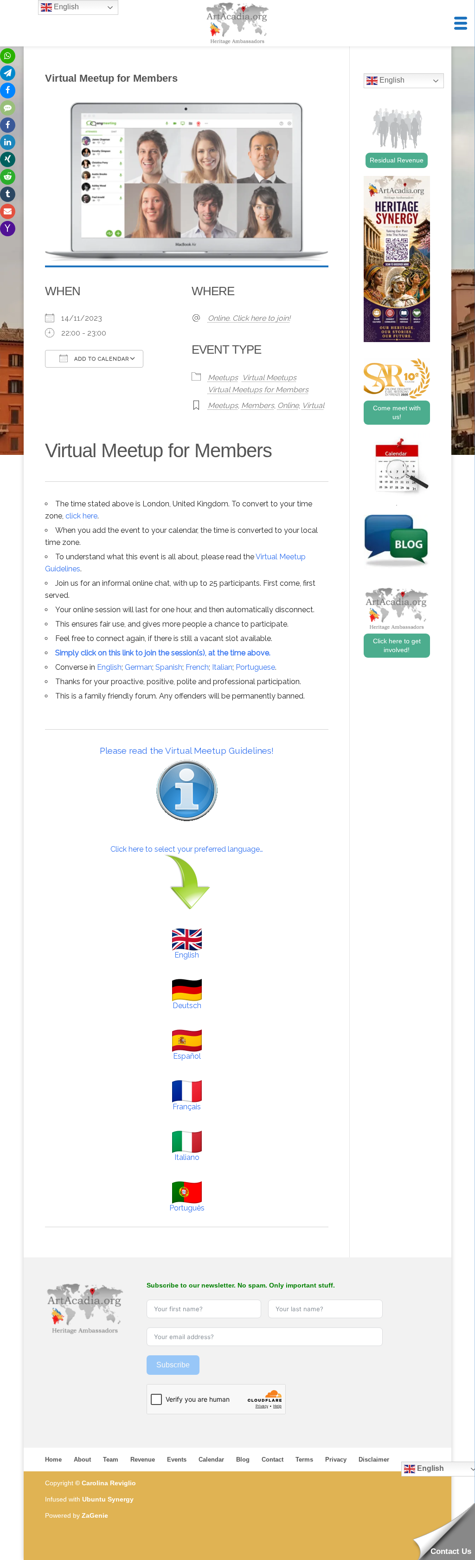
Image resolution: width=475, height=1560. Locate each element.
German (138, 667)
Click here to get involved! (397, 645)
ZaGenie (95, 1515)
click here (81, 515)
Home (53, 1459)
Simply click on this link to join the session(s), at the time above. (162, 652)
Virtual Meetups (269, 377)
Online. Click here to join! (249, 318)
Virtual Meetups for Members (258, 389)
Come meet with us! (397, 412)
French (197, 667)
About (82, 1459)
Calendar (211, 1459)
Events (176, 1459)
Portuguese (255, 667)
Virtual (313, 405)
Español (187, 1056)
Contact (272, 1459)
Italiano (186, 1157)
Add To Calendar (100, 359)
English (109, 667)
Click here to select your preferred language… (186, 849)
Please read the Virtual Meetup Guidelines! (187, 750)
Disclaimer (374, 1459)
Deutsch (187, 1005)
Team (110, 1459)
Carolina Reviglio (109, 1483)
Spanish (168, 667)
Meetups (223, 377)
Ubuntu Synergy (108, 1499)
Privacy (336, 1459)
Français (187, 1106)
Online (288, 405)
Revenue (142, 1459)
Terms (304, 1459)
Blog (243, 1459)
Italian (222, 667)
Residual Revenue (397, 160)
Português (187, 1208)
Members (257, 405)
